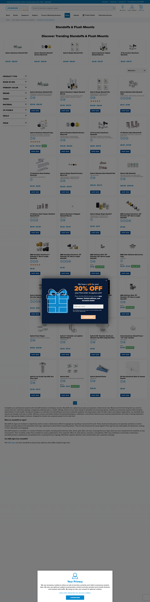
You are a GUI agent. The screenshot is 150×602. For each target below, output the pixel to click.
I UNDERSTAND (75, 597)
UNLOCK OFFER (88, 317)
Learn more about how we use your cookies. (75, 593)
